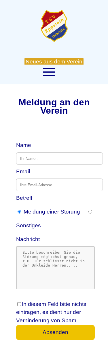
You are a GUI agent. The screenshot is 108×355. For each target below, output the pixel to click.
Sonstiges (28, 225)
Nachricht (28, 239)
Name (23, 145)
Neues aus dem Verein (54, 62)
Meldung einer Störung (52, 212)
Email (23, 171)
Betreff (24, 198)
